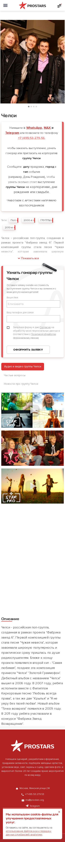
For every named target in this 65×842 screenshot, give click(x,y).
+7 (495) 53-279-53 (31, 138)
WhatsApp (34, 128)
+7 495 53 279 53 (34, 794)
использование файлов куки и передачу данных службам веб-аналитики (28, 832)
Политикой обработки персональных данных (34, 335)
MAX (47, 128)
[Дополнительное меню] (59, 5)
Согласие (45, 327)
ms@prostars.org (34, 800)
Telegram (12, 133)
